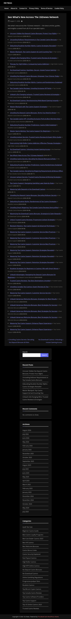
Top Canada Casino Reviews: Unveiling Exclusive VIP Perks (30, 88)
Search (25, 352)
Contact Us (23, 8)
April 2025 (26, 481)
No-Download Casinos (30, 574)
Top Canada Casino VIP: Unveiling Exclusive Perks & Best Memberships (35, 119)
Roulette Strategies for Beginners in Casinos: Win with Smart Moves (34, 268)
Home (6, 8)
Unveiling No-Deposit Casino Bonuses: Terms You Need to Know (33, 113)
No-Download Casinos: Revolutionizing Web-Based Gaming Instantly (34, 100)
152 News (8, 3)
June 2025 (26, 473)
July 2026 (26, 434)
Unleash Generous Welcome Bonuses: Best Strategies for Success (33, 305)
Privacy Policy (34, 8)
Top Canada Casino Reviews (32, 593)
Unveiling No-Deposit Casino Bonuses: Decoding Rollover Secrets (33, 195)
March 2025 (27, 485)
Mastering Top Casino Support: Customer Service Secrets (30, 293)
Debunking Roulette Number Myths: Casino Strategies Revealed (33, 46)
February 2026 (28, 446)
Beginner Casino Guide (30, 531)
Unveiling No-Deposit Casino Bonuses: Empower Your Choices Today (34, 76)
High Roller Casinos (29, 562)
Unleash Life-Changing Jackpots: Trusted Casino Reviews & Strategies (34, 94)
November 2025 (28, 454)
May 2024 (26, 508)
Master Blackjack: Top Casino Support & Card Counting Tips (31, 52)
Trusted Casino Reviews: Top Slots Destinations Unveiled (30, 281)
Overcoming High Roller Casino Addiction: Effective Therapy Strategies (35, 143)
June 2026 (26, 438)
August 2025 (27, 465)
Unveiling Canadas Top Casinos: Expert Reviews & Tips (29, 287)
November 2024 (28, 500)
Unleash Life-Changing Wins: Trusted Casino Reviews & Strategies (33, 58)
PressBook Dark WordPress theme (48, 617)
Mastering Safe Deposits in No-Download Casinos (27, 189)
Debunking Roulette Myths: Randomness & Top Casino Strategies (33, 201)
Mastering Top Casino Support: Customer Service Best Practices (32, 232)
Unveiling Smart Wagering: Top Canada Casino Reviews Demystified (34, 207)
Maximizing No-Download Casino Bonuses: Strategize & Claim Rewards (35, 214)
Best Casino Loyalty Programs (33, 535)
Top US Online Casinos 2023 (32, 605)
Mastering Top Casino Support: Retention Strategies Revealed (32, 250)
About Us (14, 8)
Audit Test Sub (27, 527)
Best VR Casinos (28, 543)
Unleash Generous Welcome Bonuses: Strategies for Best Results (33, 299)
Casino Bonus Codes (30, 550)
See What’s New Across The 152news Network (26, 155)
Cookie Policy (59, 8)
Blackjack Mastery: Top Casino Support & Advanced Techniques (32, 226)
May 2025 (26, 477)
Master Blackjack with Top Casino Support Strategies (28, 107)
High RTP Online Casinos (31, 566)
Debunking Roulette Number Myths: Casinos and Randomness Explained (36, 82)
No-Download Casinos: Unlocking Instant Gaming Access (30, 149)
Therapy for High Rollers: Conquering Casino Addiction (29, 64)
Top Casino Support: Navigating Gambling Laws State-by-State (32, 183)
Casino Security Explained (31, 554)
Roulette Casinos (28, 585)
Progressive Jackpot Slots (31, 581)
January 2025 (27, 492)
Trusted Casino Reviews (31, 609)
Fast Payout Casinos (30, 558)
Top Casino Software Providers (33, 597)
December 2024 (28, 496)
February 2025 (28, 488)
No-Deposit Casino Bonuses (32, 570)
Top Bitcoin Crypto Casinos (32, 589)
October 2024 (27, 504)
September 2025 (28, 461)
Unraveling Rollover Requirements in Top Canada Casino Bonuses (33, 40)
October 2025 (27, 457)
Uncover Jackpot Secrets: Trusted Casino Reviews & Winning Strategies (35, 177)
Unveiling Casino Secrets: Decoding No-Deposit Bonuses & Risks (33, 159)
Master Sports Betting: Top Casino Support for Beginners (30, 131)
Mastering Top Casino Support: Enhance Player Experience (31, 323)
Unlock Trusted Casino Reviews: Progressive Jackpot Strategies (32, 220)
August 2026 (27, 430)
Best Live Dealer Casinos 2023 (33, 539)
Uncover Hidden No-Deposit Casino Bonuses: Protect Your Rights (33, 33)
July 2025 (26, 469)
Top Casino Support (29, 601)
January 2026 (27, 450)
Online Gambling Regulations (33, 577)
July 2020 (26, 512)
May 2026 (26, 442)
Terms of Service (46, 8)
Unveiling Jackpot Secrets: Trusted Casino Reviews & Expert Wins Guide (35, 137)
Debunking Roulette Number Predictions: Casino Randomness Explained (36, 165)
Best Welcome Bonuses (31, 546)
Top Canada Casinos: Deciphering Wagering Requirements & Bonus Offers (36, 171)
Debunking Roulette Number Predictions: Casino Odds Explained (33, 125)
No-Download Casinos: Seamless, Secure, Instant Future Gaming (33, 70)
